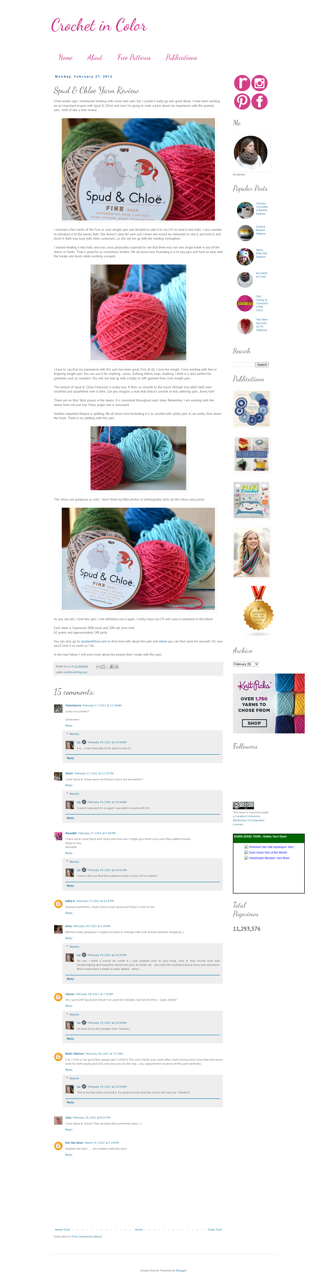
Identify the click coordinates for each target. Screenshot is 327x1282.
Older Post (215, 1229)
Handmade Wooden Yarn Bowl (269, 858)
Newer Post (62, 1229)
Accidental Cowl (261, 274)
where (163, 641)
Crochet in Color (99, 25)
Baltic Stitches (74, 1053)
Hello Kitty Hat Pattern (261, 253)
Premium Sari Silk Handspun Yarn (271, 847)
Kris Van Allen (74, 1142)
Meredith (71, 833)
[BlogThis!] (103, 666)
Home (65, 57)
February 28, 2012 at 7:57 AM (104, 1053)
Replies (74, 734)
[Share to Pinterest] (116, 666)
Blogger (181, 1270)
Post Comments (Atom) (87, 1236)
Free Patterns (134, 57)
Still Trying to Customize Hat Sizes (262, 303)
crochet (68, 672)
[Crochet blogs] (259, 636)
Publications (181, 57)
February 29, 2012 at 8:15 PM (91, 1117)
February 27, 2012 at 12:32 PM (93, 773)
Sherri (69, 773)
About (94, 57)
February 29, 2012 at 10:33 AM (107, 1086)
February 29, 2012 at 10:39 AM (107, 955)
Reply (69, 725)
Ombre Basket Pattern (261, 230)
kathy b (70, 901)
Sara (68, 1117)
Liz (78, 742)
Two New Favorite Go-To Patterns (262, 325)
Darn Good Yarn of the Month (268, 852)
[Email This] (98, 666)
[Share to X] (107, 666)
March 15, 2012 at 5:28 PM (102, 1142)
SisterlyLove (73, 705)
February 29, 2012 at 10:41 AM (107, 870)
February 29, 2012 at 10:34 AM (107, 802)
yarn (85, 672)
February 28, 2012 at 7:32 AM (94, 994)
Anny (68, 926)
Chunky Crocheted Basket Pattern (262, 208)
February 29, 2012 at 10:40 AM (107, 742)
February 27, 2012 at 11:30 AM (102, 705)
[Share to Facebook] (112, 666)
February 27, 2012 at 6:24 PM (95, 901)
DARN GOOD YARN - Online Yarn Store (260, 836)
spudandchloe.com (94, 641)
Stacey (69, 994)
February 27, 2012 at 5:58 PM (97, 833)
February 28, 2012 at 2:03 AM (92, 926)
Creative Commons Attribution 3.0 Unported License (248, 820)
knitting (77, 672)
